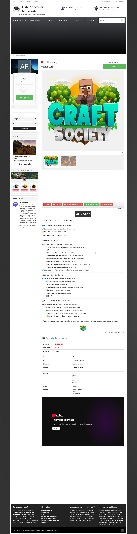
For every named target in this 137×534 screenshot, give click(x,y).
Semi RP (22, 56)
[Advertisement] (71, 38)
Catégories (16, 119)
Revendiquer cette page (74, 205)
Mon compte (45, 512)
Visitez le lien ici (78, 364)
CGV (42, 530)
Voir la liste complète (24, 164)
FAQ (42, 514)
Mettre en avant (92, 205)
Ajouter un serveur (47, 510)
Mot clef (15, 111)
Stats (58, 220)
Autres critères (18, 124)
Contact (43, 522)
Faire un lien (107, 205)
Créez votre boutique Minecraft (50, 520)
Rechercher (24, 129)
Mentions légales (35, 530)
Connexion (107, 2)
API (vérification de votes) (49, 516)
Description (48, 220)
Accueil (15, 56)
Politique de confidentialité (51, 530)
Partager (58, 205)
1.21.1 (57, 351)
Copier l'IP (114, 66)
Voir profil (24, 97)
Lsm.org (27, 530)
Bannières (68, 220)
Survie (51, 67)
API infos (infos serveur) (48, 518)
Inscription (120, 2)
